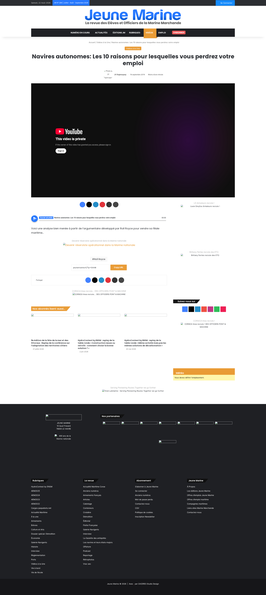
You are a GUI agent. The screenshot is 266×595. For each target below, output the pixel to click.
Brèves (34, 525)
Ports (33, 559)
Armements (36, 521)
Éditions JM (119, 32)
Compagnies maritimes (197, 504)
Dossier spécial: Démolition (43, 534)
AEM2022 (35, 504)
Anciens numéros (91, 491)
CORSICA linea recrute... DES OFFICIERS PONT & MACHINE (99, 291)
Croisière (87, 512)
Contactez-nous (142, 504)
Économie (35, 538)
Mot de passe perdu (144, 499)
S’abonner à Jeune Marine (146, 487)
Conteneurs (88, 508)
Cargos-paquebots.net (41, 508)
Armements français (92, 495)
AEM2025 (35, 491)
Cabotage (87, 504)
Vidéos (149, 32)
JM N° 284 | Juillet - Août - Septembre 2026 (71, 3)
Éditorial (86, 521)
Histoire (34, 547)
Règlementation (38, 555)
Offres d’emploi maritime (198, 499)
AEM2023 (35, 499)
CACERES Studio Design (148, 584)
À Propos (191, 487)
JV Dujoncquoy (120, 74)
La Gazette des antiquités (94, 538)
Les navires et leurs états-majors (97, 542)
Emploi (162, 32)
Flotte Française (90, 525)
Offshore (87, 547)
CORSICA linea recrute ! (204, 321)
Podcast (86, 551)
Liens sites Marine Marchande (200, 508)
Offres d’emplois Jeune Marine (200, 495)
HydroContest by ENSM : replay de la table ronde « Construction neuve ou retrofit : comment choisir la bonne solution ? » (96, 344)
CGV (137, 508)
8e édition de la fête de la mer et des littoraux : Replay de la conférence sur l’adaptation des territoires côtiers (50, 343)
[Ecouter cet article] (34, 218)
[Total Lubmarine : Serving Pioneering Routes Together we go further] (133, 393)
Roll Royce (99, 259)
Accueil (91, 42)
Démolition (88, 517)
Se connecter (141, 491)
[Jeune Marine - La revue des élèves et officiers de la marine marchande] (133, 16)
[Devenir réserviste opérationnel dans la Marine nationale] (99, 247)
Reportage (87, 555)
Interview (35, 551)
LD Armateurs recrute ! (204, 203)
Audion (164, 222)
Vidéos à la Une (103, 42)
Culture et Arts (37, 529)
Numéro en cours (80, 32)
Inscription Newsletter (145, 517)
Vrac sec (87, 564)
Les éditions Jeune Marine (198, 491)
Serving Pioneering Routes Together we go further (133, 387)
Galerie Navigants (39, 542)
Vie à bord (35, 568)
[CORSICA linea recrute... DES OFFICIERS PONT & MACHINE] (99, 296)
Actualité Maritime (39, 512)
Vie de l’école (37, 572)
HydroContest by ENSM (41, 487)
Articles (86, 499)
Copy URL (118, 267)
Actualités (101, 32)
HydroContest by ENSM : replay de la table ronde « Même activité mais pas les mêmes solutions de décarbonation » (145, 343)
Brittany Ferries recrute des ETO (204, 252)
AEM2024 (35, 495)
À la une (34, 517)
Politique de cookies (144, 512)
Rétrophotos (88, 559)
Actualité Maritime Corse (94, 487)
